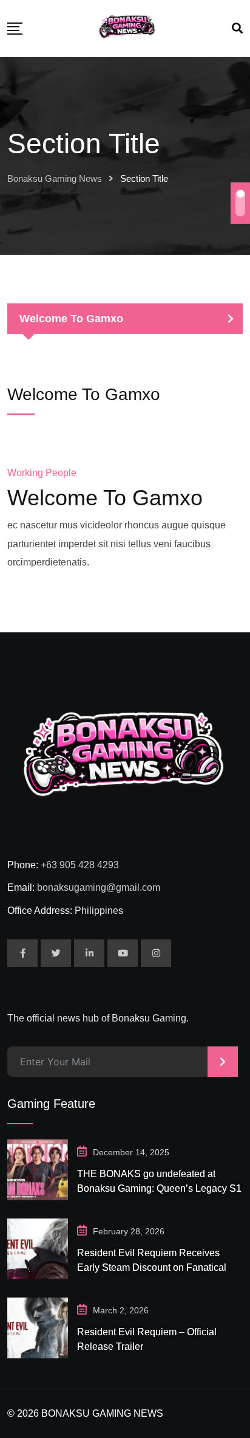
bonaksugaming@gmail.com (98, 887)
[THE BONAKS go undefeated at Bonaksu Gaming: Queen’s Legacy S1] (37, 1169)
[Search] (237, 28)
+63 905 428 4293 (80, 865)
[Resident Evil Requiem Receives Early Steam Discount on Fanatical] (37, 1248)
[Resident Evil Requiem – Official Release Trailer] (37, 1328)
